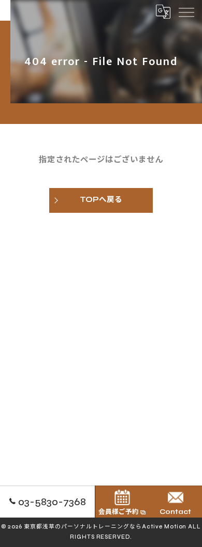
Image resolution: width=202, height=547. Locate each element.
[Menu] (186, 11)
